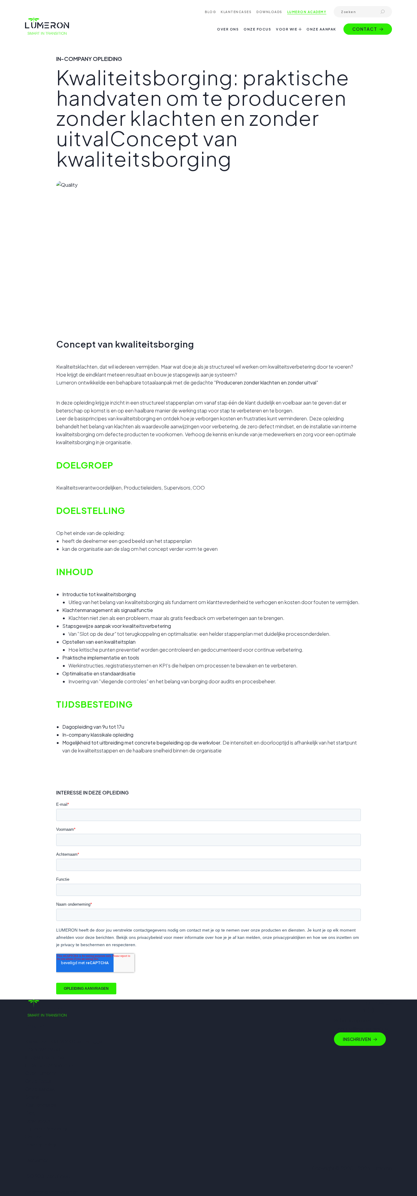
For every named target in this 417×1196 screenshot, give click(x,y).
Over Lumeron (41, 1073)
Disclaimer (36, 1160)
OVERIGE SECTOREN (280, 68)
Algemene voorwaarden (52, 1192)
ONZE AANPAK (321, 29)
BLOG (210, 12)
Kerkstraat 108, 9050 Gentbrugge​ (63, 1041)
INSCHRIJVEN (357, 1039)
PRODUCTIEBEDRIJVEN (282, 38)
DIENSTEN (270, 61)
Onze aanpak (40, 1089)
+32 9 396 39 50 (42, 1049)
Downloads (38, 1120)
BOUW (266, 53)
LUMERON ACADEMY (307, 12)
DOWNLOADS (269, 12)
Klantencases (40, 1105)
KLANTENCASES (236, 12)
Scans (32, 1097)
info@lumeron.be (44, 1057)
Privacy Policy (40, 1144)
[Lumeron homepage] (47, 26)
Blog (30, 1112)
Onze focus (38, 1081)
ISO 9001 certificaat (48, 1176)
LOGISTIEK (270, 46)
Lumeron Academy (46, 1128)
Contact (364, 29)
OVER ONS (228, 29)
